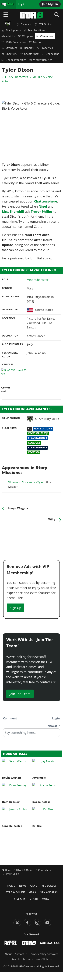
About (8, 954)
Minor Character (37, 280)
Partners (28, 959)
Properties (47, 48)
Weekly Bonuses (42, 59)
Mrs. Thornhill (13, 211)
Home (11, 885)
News (22, 885)
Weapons (27, 36)
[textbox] (31, 733)
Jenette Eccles (12, 826)
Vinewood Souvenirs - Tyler (26, 482)
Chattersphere (45, 201)
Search (16, 959)
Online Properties (16, 59)
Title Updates (13, 30)
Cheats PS (11, 54)
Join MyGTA (50, 4)
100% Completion (16, 42)
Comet (5, 387)
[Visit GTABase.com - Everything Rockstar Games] (29, 943)
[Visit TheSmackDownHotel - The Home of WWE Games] (10, 943)
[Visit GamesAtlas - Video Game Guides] (50, 943)
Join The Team (19, 694)
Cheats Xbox (31, 54)
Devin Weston (11, 777)
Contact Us (21, 954)
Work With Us (44, 959)
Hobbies (29, 48)
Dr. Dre (37, 826)
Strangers (11, 48)
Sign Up (15, 608)
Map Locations (36, 30)
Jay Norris (39, 777)
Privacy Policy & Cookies (44, 954)
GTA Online (45, 24)
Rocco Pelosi (41, 802)
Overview (26, 24)
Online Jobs (52, 54)
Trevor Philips (41, 211)
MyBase (5, 4)
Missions (38, 42)
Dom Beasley (10, 802)
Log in (21, 4)
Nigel (43, 206)
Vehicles (10, 36)
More (45, 898)
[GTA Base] (31, 15)
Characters (46, 36)
